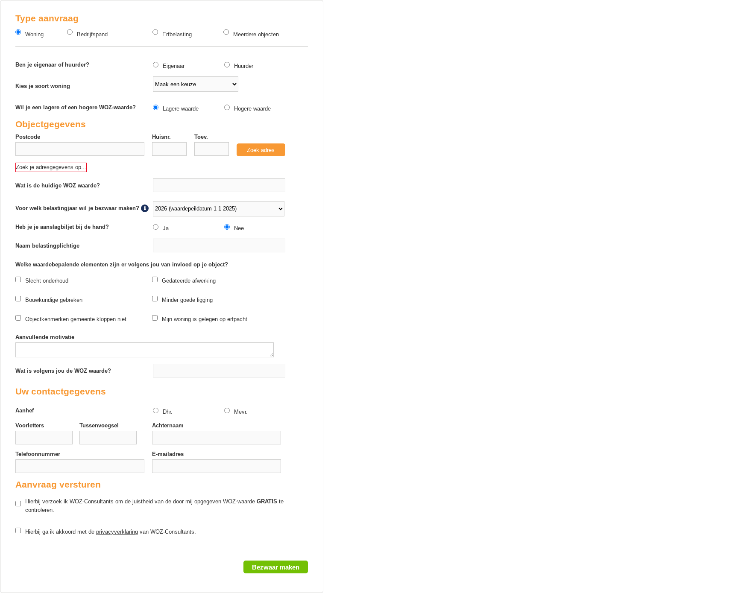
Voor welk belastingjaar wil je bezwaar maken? (78, 208)
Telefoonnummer (37, 454)
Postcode (27, 137)
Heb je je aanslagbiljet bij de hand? (62, 227)
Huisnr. (161, 137)
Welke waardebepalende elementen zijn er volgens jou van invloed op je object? (121, 264)
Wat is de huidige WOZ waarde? (57, 185)
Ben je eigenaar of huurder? (52, 64)
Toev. (201, 137)
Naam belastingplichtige (47, 245)
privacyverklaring (117, 532)
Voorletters (29, 425)
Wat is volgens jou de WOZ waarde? (63, 371)
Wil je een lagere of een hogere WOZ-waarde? (75, 107)
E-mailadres (168, 454)
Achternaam (168, 425)
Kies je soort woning (42, 86)
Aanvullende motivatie (44, 337)
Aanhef (24, 410)
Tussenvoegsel (99, 425)
